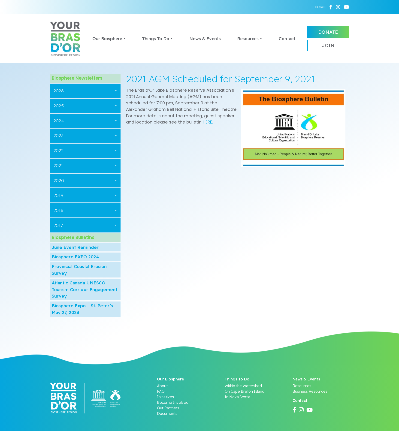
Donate (328, 32)
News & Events (205, 38)
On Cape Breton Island (244, 391)
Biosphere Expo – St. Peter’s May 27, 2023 (82, 309)
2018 (58, 210)
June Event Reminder (75, 247)
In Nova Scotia (237, 397)
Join (328, 45)
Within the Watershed (243, 385)
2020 (59, 180)
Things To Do (155, 38)
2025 (59, 106)
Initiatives (165, 397)
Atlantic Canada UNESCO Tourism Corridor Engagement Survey (84, 289)
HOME (320, 7)
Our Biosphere (107, 38)
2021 (58, 165)
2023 (58, 135)
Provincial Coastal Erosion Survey (79, 270)
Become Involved (172, 402)
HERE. (208, 122)
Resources (248, 38)
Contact (287, 38)
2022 (58, 150)
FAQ (161, 391)
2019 (58, 195)
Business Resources (310, 391)
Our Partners (168, 408)
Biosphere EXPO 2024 (75, 256)
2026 (59, 90)
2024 (59, 121)
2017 (58, 225)
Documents (167, 413)
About (162, 385)
